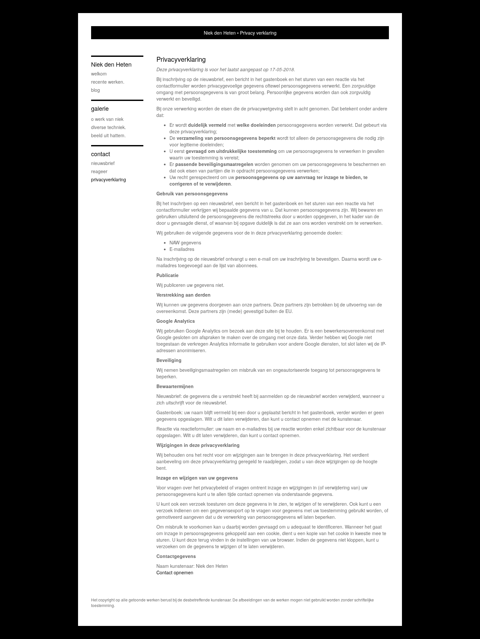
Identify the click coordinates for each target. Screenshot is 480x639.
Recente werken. (107, 81)
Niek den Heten (220, 32)
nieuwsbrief (103, 163)
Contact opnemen (174, 572)
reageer (99, 171)
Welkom (99, 73)
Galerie (100, 108)
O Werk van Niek (107, 119)
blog (95, 90)
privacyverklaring (108, 179)
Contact (100, 154)
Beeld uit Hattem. (108, 135)
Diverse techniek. (108, 127)
